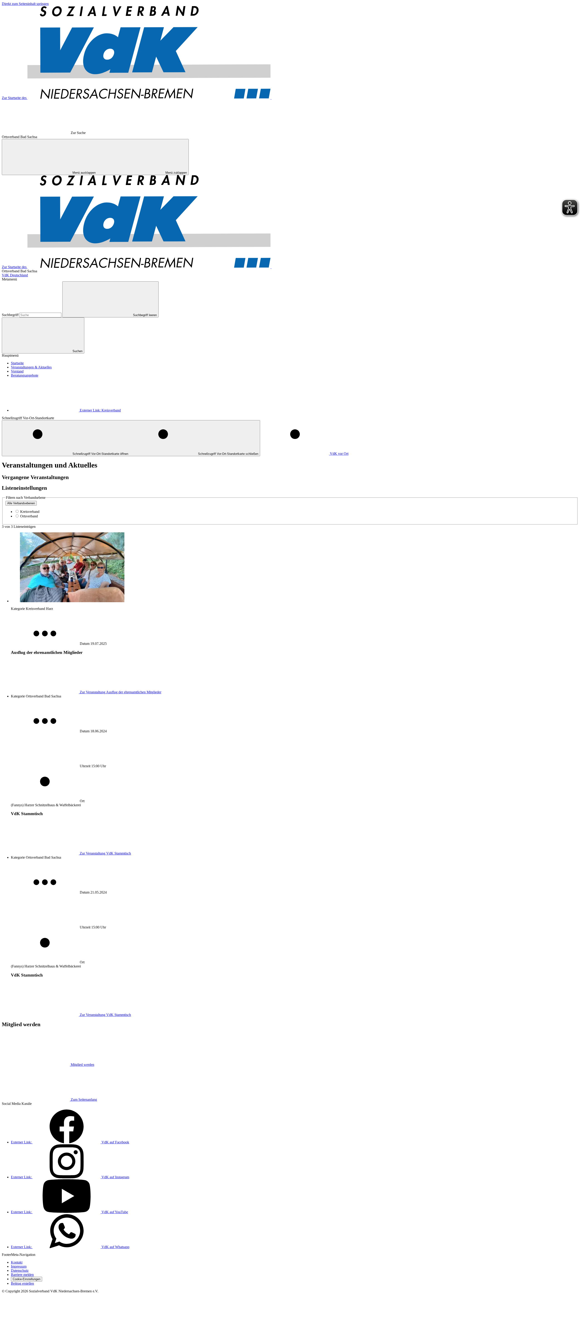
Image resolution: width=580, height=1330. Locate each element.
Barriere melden (22, 1274)
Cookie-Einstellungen (26, 1279)
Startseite (17, 363)
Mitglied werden (82, 1065)
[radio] (21, 503)
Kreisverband (100, 410)
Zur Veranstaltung (120, 692)
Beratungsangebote (24, 375)
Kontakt (16, 1262)
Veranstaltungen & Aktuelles (31, 367)
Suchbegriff (10, 315)
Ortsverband (29, 516)
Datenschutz (20, 1270)
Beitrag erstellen (22, 1283)
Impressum (19, 1266)
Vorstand (17, 371)
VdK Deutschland (15, 275)
